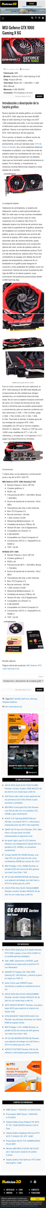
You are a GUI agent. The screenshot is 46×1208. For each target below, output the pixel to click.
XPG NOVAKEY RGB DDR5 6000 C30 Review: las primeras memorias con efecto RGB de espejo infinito (23, 1019)
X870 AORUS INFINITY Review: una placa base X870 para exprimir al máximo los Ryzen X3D (23, 1008)
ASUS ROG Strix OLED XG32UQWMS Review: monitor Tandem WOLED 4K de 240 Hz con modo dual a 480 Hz (22, 891)
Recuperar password (36, 6)
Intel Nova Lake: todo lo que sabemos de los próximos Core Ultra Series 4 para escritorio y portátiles (22, 799)
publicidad (35, 1192)
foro (21, 1189)
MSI (11, 698)
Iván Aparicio (26, 69)
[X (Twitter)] (36, 17)
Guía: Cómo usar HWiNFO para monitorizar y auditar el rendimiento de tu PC (22, 986)
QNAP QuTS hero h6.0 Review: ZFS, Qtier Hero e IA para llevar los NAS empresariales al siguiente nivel (23, 832)
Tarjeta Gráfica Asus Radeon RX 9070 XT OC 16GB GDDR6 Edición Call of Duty (22, 1125)
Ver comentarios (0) (13, 706)
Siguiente (39, 96)
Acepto (38, 1199)
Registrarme (25, 6)
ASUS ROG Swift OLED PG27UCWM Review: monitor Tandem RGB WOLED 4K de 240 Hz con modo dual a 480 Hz (23, 788)
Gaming (33, 698)
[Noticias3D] (9, 4)
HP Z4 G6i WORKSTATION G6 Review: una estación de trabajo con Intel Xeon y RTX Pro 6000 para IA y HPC (22, 880)
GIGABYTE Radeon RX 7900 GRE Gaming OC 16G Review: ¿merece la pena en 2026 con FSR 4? (23, 975)
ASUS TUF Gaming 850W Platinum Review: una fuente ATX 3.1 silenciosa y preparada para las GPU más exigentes (22, 821)
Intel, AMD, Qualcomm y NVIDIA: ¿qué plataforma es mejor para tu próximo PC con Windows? (22, 964)
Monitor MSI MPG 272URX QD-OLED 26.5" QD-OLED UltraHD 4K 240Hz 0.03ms (22, 1151)
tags (21, 1192)
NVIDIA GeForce (21, 698)
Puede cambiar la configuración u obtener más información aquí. (19, 1206)
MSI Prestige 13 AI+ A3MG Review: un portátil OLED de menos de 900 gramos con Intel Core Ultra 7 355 (22, 869)
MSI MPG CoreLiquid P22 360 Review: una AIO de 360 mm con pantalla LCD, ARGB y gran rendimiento (22, 810)
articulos (10, 1189)
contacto (35, 1189)
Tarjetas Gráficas (9, 702)
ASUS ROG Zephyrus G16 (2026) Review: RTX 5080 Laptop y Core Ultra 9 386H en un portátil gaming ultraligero (23, 953)
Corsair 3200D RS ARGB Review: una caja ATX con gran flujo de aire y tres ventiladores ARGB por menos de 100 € (22, 858)
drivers (9, 1192)
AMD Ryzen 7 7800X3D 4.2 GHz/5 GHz (23, 1109)
